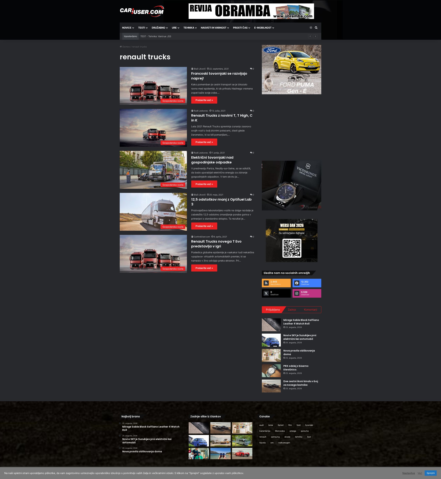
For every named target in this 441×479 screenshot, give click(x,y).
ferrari (281, 425)
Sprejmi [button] (431, 473)
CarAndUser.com (202, 236)
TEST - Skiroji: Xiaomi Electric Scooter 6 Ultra (164, 36)
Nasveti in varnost (213, 27)
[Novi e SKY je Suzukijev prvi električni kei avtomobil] (271, 340)
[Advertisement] (292, 127)
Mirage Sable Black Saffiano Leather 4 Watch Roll (301, 321)
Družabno (158, 27)
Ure (174, 27)
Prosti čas (240, 27)
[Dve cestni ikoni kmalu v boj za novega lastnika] (271, 386)
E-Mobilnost (262, 27)
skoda (287, 436)
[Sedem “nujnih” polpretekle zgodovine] (242, 453)
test (309, 436)
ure (272, 442)
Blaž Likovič (200, 68)
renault (262, 436)
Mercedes (280, 431)
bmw (270, 425)
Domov (126, 46)
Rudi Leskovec (201, 110)
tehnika (298, 436)
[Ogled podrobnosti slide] (291, 69)
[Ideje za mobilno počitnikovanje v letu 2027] (242, 440)
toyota (262, 442)
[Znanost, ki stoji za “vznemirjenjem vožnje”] (199, 453)
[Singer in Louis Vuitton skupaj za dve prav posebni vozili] (220, 440)
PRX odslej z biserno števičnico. (296, 367)
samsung (275, 436)
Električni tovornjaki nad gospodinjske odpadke (212, 160)
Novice (126, 27)
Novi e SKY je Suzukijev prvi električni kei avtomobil (299, 337)
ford (298, 425)
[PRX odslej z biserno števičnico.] (271, 370)
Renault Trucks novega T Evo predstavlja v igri (216, 244)
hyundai (309, 425)
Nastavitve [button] (408, 473)
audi (261, 425)
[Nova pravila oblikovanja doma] (271, 355)
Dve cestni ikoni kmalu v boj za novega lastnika (300, 383)
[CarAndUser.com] (142, 11)
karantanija (264, 431)
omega (293, 431)
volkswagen (284, 442)
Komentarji (310, 309)
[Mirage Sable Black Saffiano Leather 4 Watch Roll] (271, 324)
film (290, 425)
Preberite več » (204, 100)
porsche (305, 431)
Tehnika (188, 27)
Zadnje (292, 309)
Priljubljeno (273, 309)
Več (420, 473)
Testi (141, 27)
